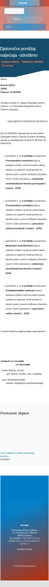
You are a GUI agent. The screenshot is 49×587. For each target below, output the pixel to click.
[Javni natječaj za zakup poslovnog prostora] (20, 435)
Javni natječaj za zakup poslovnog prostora (17, 435)
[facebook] (20, 560)
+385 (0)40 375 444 (31, 538)
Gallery (22, 435)
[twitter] (24, 560)
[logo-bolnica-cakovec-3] (13, 391)
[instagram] (29, 560)
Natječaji (15, 62)
